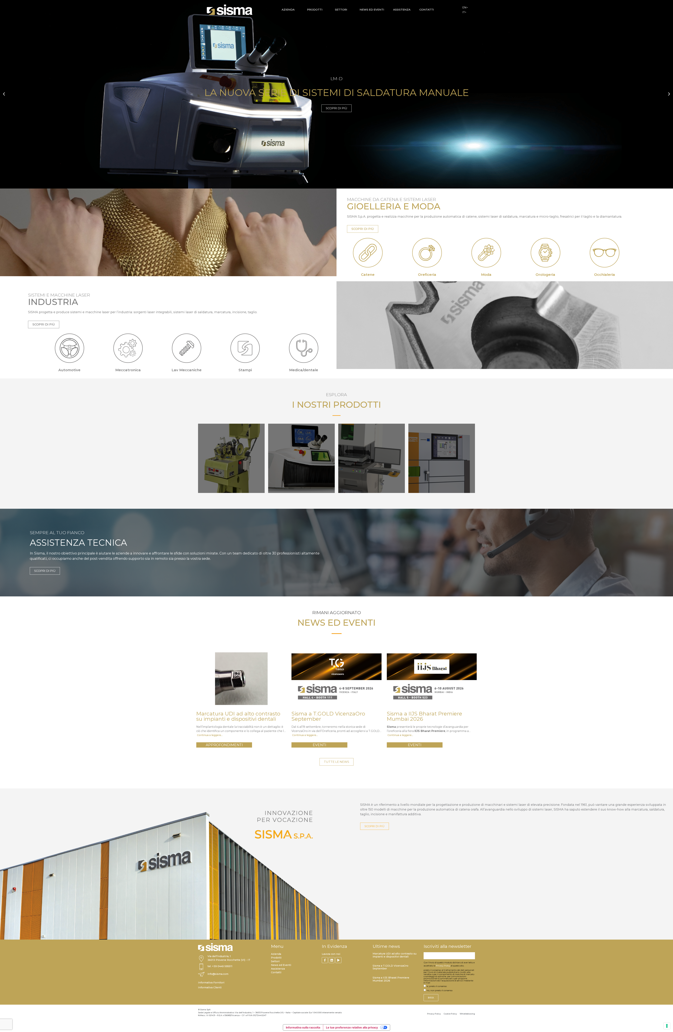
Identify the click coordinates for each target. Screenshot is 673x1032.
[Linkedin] (332, 960)
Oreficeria (427, 275)
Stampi (245, 370)
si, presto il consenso (437, 986)
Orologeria (545, 275)
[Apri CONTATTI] (436, 10)
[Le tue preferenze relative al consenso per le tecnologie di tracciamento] (667, 1026)
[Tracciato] (338, 960)
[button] (4, 94)
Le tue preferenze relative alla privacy (352, 1027)
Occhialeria (604, 275)
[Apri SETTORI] (349, 10)
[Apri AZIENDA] (296, 10)
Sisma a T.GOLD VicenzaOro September (390, 967)
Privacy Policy (443, 965)
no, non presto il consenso (440, 990)
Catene (368, 275)
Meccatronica (128, 370)
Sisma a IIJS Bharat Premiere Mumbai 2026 (391, 979)
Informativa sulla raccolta (303, 1027)
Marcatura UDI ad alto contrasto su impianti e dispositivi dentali (394, 955)
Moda (486, 275)
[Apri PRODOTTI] (324, 10)
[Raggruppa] (325, 960)
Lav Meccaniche (187, 370)
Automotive (69, 370)
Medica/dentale (303, 370)
